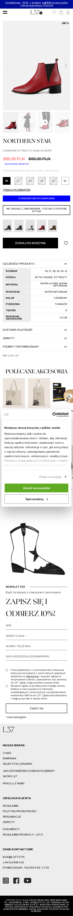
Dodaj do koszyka (30, 243)
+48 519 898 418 (13, 862)
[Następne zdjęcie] (65, 65)
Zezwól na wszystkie (36, 488)
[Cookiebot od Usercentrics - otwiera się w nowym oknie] (52, 414)
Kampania (9, 758)
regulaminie (32, 676)
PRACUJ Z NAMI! (14, 783)
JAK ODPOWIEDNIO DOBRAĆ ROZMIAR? (29, 771)
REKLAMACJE (12, 816)
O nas (7, 753)
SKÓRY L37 (10, 776)
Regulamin (11, 806)
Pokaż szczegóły (50, 476)
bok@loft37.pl (14, 857)
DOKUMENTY (11, 829)
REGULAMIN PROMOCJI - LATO (23, 834)
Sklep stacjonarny (18, 763)
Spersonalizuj (34, 498)
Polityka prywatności (19, 811)
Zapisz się (36, 708)
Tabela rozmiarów (16, 190)
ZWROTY (9, 822)
